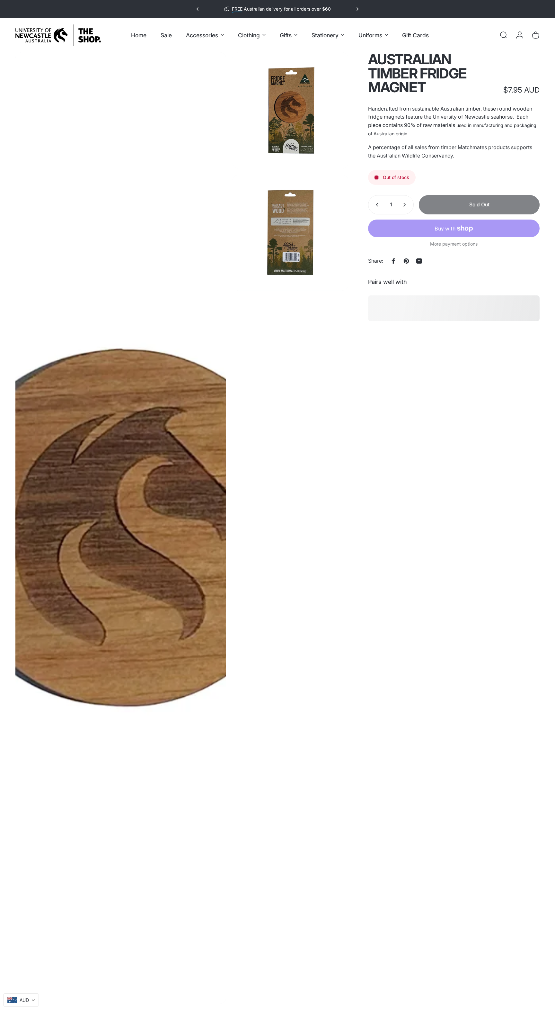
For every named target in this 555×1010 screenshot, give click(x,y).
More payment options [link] (454, 244)
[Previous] (198, 9)
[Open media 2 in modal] (290, 110)
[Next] (356, 9)
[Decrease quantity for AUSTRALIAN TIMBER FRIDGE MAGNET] (375, 204)
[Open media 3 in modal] (290, 233)
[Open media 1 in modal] (120, 528)
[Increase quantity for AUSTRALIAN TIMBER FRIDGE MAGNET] (406, 204)
